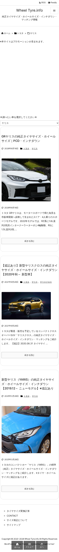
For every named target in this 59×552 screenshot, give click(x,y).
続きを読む (29, 241)
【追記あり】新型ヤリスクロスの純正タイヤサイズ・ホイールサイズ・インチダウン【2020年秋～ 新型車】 (29, 270)
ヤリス (35, 148)
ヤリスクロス (46, 282)
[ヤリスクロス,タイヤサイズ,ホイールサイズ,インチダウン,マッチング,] (27, 308)
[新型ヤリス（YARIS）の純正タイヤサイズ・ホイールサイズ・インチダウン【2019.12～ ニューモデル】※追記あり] (27, 431)
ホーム (7, 33)
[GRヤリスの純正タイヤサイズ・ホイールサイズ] (27, 182)
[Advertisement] (29, 74)
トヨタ (20, 33)
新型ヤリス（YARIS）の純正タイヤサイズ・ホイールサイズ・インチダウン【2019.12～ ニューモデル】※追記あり (27, 384)
